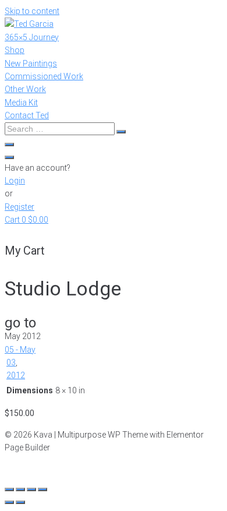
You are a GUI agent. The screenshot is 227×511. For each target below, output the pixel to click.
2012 (15, 375)
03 (11, 362)
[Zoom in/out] (42, 489)
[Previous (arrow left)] (9, 502)
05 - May (20, 349)
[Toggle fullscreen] (31, 489)
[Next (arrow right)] (20, 502)
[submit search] (121, 131)
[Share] (20, 489)
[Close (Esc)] (9, 489)
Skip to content (32, 11)
